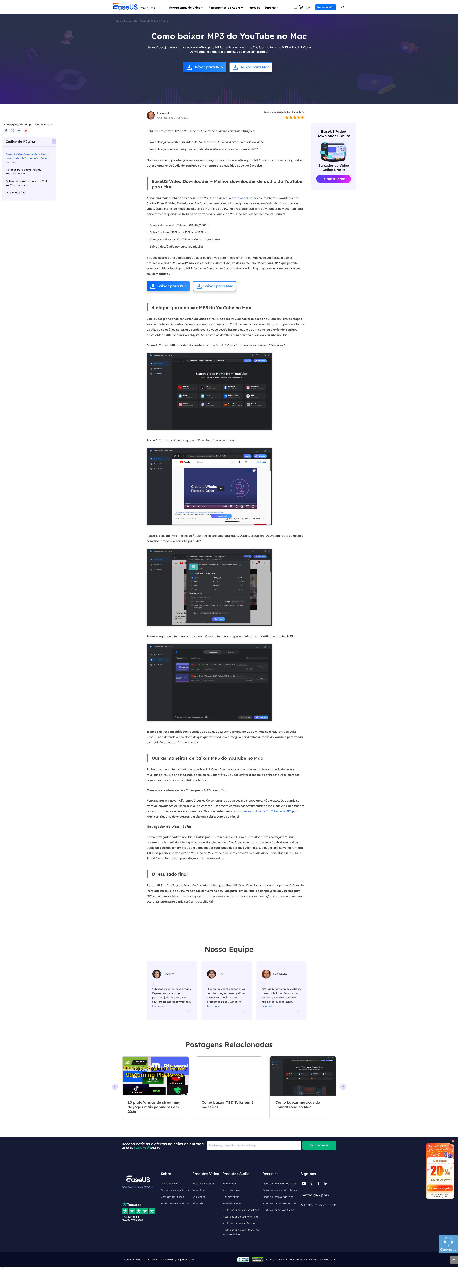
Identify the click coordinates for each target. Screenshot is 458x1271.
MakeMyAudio (231, 1196)
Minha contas (188, 1259)
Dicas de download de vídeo (279, 1183)
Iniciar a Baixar (333, 179)
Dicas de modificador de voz (279, 1190)
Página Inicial (122, 21)
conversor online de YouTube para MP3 (264, 811)
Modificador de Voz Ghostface (240, 1210)
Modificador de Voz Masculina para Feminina (240, 1232)
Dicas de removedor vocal (278, 1196)
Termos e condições (169, 1259)
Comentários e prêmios (175, 1190)
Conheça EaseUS (171, 1183)
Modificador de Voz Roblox (238, 1223)
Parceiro (254, 7)
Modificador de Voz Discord (279, 1203)
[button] (343, 1087)
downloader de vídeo (246, 198)
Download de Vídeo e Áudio (151, 21)
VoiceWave (229, 1183)
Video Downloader (203, 1183)
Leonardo (163, 113)
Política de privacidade (175, 1203)
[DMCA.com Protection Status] (258, 1259)
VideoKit (197, 1203)
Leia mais (158, 1006)
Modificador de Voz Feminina (240, 1216)
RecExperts (199, 1196)
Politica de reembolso (146, 1259)
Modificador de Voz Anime (278, 1210)
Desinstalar (128, 1259)
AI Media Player (232, 1203)
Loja (307, 7)
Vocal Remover (231, 1190)
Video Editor (199, 1190)
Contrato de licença (172, 1196)
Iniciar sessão (325, 7)
